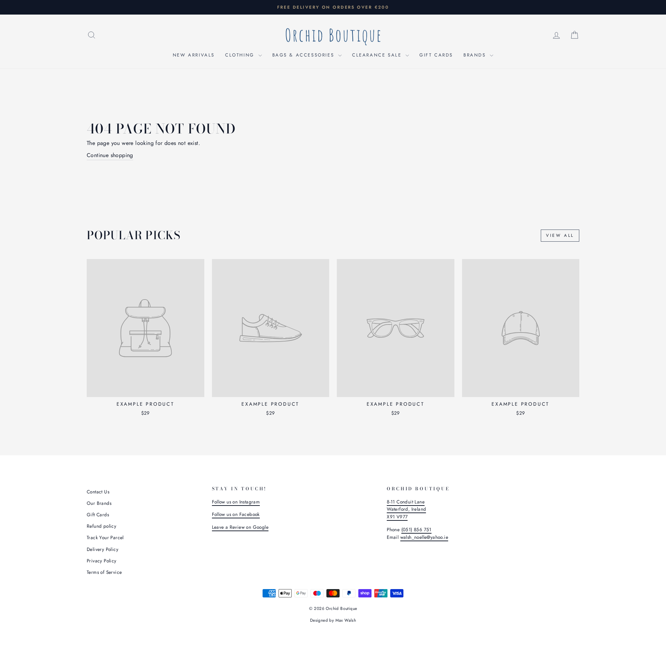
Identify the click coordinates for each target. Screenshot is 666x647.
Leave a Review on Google (240, 527)
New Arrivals (194, 55)
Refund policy (101, 526)
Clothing (240, 55)
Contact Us (98, 491)
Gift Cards (436, 55)
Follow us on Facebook (236, 514)
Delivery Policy (102, 549)
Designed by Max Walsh (333, 620)
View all (560, 235)
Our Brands (99, 503)
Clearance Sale (378, 55)
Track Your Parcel (105, 537)
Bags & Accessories (304, 55)
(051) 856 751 (416, 529)
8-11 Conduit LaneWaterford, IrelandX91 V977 (406, 509)
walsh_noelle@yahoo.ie (424, 537)
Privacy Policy (102, 560)
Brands (475, 55)
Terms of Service (104, 572)
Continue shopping (110, 155)
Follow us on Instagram (236, 501)
